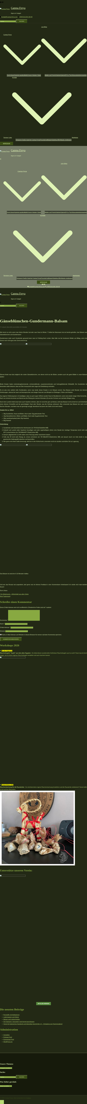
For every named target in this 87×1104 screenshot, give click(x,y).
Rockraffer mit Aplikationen (11, 1015)
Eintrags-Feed (7, 1037)
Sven (8, 75)
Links (10, 137)
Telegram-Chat (20, 140)
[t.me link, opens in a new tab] (0, 2)
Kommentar (4, 620)
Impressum (6, 143)
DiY (66, 75)
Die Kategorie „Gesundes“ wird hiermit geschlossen (18, 1021)
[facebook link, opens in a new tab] (2, 2)
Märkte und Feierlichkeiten (53, 75)
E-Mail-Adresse (5, 627)
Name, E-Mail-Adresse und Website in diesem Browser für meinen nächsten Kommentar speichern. (32, 634)
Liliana (12, 75)
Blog (19, 327)
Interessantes (83, 75)
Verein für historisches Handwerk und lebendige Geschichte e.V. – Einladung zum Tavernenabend (32, 1024)
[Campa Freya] (5, 10)
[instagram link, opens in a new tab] (1, 2)
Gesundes (75, 75)
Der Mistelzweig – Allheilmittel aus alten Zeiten (15, 594)
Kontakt (14, 77)
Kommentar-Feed (8, 1039)
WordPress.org (7, 1042)
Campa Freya (18, 7)
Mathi (26, 75)
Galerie (63, 75)
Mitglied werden (43, 1003)
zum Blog (44, 27)
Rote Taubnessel (5, 596)
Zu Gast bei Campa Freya (32, 140)
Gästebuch (55, 140)
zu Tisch (69, 75)
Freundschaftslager (46, 140)
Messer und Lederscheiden (11, 1019)
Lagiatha (21, 75)
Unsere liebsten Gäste (34, 75)
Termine (5, 137)
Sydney (28, 1098)
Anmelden (6, 1035)
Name (2, 624)
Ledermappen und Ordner (11, 1017)
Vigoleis (16, 75)
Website (2, 631)
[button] (1, 302)
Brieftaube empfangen (65, 140)
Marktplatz (75, 137)
